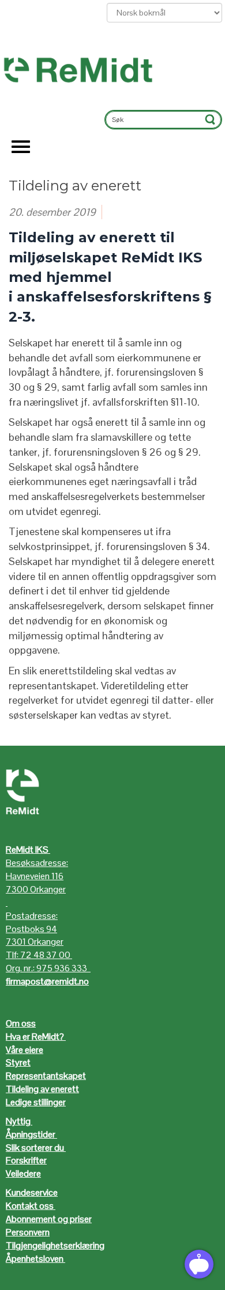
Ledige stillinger (36, 1102)
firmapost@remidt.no (47, 981)
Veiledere (23, 1173)
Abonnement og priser (49, 1219)
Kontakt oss (30, 1206)
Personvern (28, 1232)
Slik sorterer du (35, 1148)
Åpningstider (31, 1134)
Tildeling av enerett (42, 1089)
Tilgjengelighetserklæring (55, 1245)
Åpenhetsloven (34, 1259)
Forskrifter (26, 1160)
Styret (18, 1062)
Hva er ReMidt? (36, 1037)
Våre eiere (24, 1050)
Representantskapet (46, 1076)
